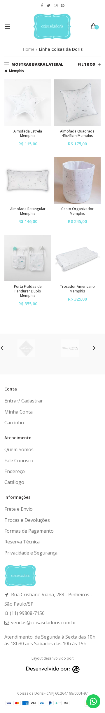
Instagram (55, 5)
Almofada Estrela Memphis (27, 133)
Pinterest (62, 5)
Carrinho (14, 422)
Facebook (42, 5)
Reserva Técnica (22, 541)
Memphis (16, 71)
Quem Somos (19, 449)
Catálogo (14, 482)
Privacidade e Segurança (30, 553)
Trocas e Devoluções (27, 520)
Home (28, 49)
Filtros (86, 64)
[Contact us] (93, 701)
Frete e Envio (18, 509)
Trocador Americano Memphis (77, 288)
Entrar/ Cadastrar (23, 401)
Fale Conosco (18, 460)
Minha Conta (18, 412)
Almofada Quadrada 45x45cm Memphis (77, 133)
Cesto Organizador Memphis (77, 211)
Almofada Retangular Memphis (28, 211)
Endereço (14, 471)
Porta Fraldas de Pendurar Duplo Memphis (28, 291)
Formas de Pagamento (29, 531)
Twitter (48, 5)
